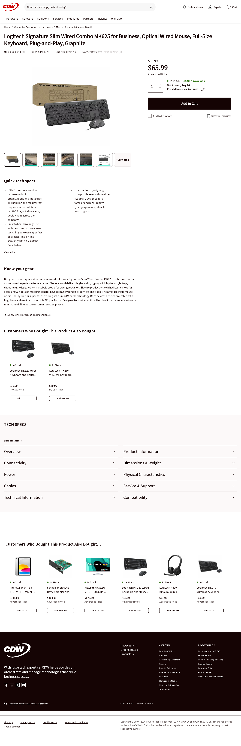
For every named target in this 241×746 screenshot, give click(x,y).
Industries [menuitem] (73, 18)
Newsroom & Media (168, 680)
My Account (127, 645)
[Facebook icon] (6, 685)
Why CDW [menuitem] (116, 18)
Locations (163, 676)
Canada (139, 703)
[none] (12, 18)
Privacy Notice (27, 722)
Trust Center (164, 689)
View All (9, 252)
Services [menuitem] (58, 18)
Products (126, 654)
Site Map (8, 722)
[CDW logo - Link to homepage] (10, 7)
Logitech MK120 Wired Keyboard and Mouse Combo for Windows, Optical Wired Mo (135, 590)
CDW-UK (149, 703)
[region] (120, 372)
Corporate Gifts (205, 668)
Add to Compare (162, 116)
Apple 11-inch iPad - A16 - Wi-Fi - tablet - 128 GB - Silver (22, 590)
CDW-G (130, 703)
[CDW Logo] (10, 7)
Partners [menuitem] (88, 18)
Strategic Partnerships (169, 685)
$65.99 (158, 68)
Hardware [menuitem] (12, 18)
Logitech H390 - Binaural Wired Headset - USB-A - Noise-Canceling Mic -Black (172, 590)
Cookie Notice (50, 722)
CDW (122, 703)
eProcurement (204, 655)
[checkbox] (150, 116)
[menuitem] (184, 7)
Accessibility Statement (169, 659)
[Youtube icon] (24, 685)
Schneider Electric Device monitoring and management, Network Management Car (58, 590)
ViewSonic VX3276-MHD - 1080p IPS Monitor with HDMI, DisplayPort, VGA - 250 (98, 590)
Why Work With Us (167, 651)
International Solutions (169, 672)
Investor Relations (167, 668)
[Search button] (151, 7)
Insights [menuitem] (102, 18)
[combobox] (84, 7)
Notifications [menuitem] (195, 7)
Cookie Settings (12, 726)
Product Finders (205, 672)
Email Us (44, 703)
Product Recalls (205, 664)
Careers (162, 664)
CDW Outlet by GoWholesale (210, 676)
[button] (232, 7)
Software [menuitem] (27, 18)
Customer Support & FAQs (209, 651)
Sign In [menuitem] (217, 7)
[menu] (193, 7)
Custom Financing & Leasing (210, 659)
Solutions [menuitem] (43, 18)
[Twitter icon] (18, 685)
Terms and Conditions (76, 722)
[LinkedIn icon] (12, 685)
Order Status (128, 649)
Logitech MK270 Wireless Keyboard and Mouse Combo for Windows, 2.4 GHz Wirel (210, 590)
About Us (163, 655)
